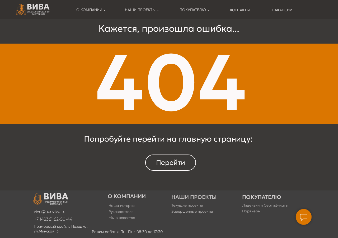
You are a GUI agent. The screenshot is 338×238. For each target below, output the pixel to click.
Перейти (170, 162)
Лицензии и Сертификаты (265, 205)
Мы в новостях (122, 217)
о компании (89, 9)
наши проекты (140, 9)
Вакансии (282, 10)
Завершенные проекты (192, 211)
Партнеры (251, 211)
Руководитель (121, 211)
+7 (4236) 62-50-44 (53, 219)
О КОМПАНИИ (127, 196)
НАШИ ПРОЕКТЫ (194, 197)
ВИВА (38, 7)
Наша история (122, 205)
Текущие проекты (187, 205)
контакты (240, 10)
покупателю (193, 9)
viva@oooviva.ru (49, 211)
